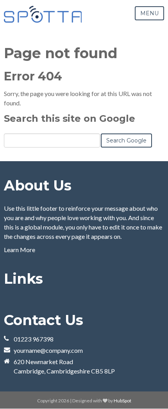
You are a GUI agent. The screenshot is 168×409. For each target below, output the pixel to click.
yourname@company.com (48, 350)
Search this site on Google (69, 118)
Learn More (19, 249)
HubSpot (122, 401)
